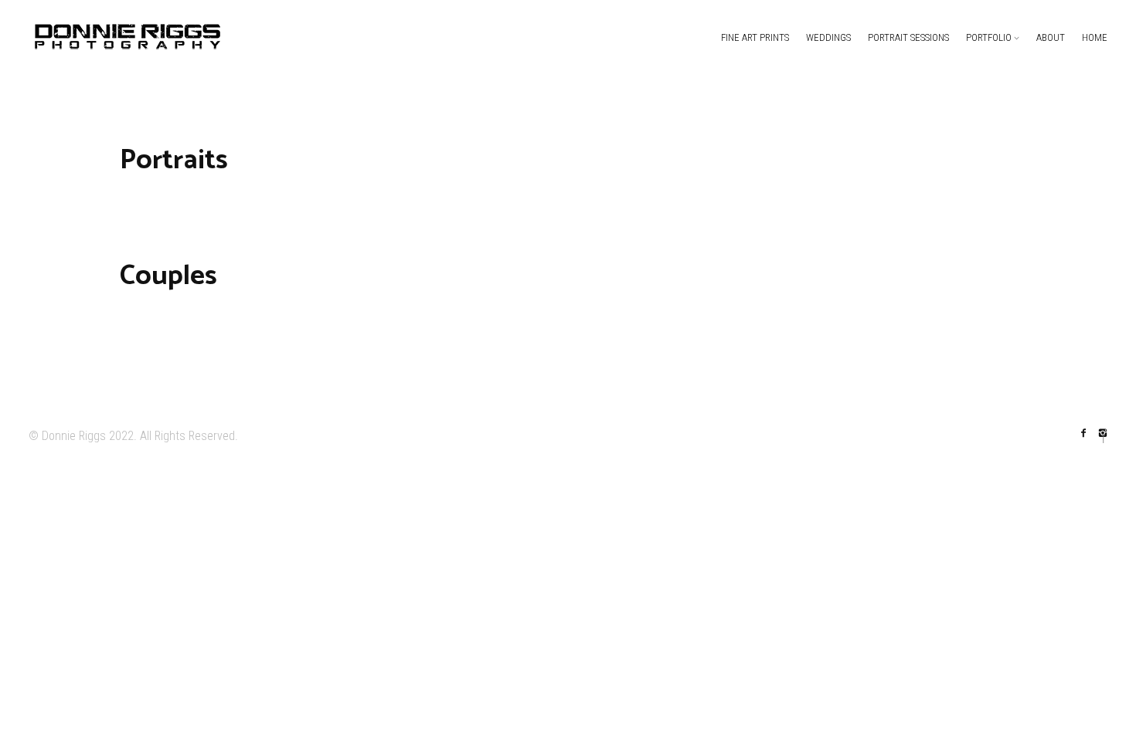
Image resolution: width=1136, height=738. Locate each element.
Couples (168, 276)
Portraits (174, 160)
